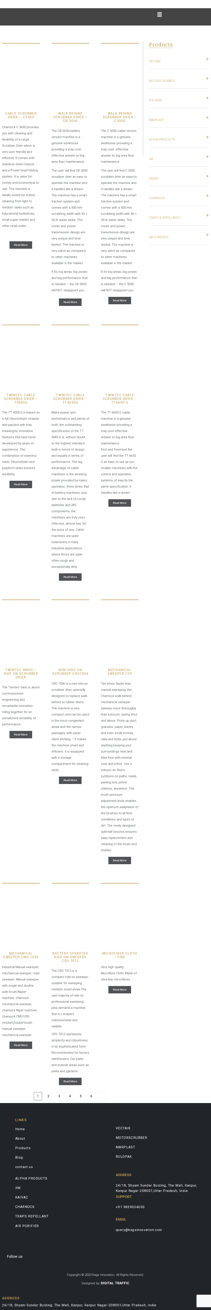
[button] (159, 14)
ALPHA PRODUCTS (162, 139)
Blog (19, 1157)
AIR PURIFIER (27, 1226)
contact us (24, 1167)
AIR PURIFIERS (159, 237)
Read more (21, 244)
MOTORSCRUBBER (162, 81)
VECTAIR (155, 61)
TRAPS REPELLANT (32, 1216)
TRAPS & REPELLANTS (165, 217)
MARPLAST (157, 120)
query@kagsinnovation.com (139, 1230)
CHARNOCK (157, 198)
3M (151, 159)
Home (20, 1129)
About (20, 1138)
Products (23, 1148)
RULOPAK (155, 100)
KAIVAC (154, 178)
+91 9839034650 (130, 1207)
